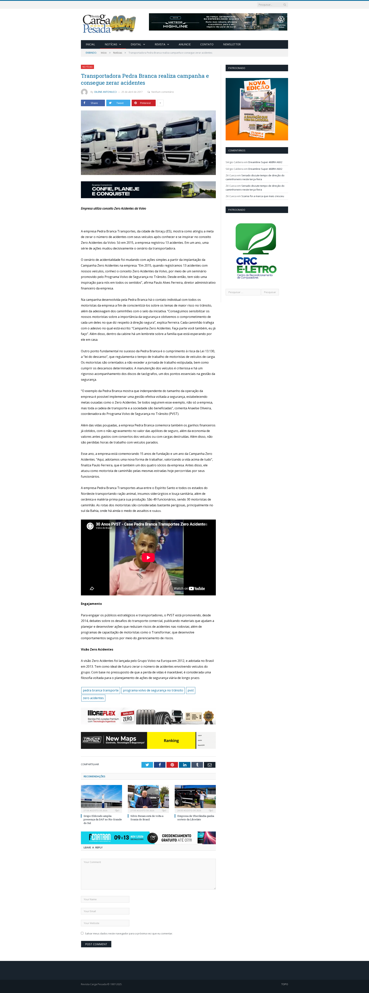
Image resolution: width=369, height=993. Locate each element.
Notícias (111, 44)
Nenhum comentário (162, 92)
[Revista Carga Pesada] (110, 23)
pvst (191, 690)
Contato (207, 44)
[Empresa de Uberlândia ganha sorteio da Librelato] (195, 798)
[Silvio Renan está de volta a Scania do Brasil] (148, 798)
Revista (160, 44)
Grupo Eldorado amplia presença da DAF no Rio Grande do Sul (103, 819)
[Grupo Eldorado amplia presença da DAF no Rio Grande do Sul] (101, 798)
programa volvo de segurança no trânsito (153, 690)
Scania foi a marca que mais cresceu (262, 196)
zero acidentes (93, 698)
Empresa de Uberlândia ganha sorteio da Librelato (195, 817)
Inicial (90, 44)
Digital (136, 44)
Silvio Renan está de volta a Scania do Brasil (146, 817)
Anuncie (185, 44)
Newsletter (232, 44)
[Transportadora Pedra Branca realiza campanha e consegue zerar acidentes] (148, 143)
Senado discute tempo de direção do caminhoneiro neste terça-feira (255, 177)
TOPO (284, 984)
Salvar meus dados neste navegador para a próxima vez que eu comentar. (129, 933)
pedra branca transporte (101, 690)
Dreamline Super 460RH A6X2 (265, 162)
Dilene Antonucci (105, 92)
